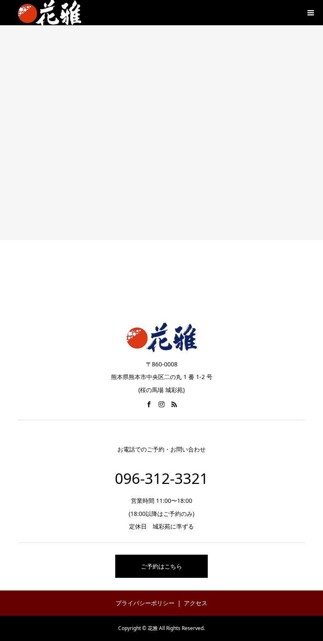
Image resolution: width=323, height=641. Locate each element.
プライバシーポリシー (145, 603)
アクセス (195, 603)
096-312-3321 (161, 478)
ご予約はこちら (161, 566)
